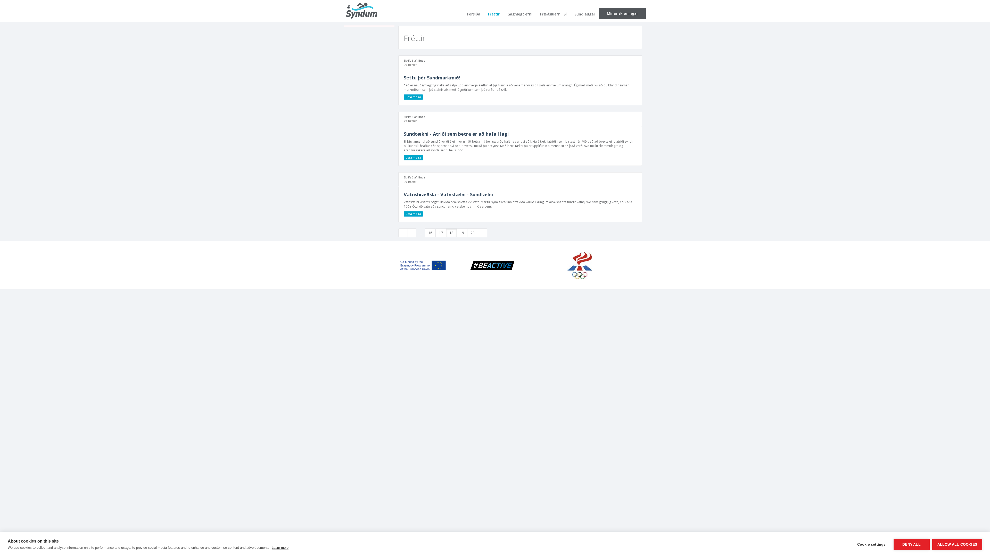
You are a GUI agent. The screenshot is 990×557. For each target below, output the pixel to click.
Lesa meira (413, 97)
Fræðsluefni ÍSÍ (553, 14)
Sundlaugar (584, 14)
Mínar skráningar (622, 13)
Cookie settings (871, 544)
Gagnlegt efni (519, 14)
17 (441, 232)
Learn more (280, 548)
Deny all (911, 544)
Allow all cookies (957, 544)
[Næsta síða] (482, 232)
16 (430, 232)
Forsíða (473, 14)
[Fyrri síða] (403, 232)
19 (462, 232)
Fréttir (494, 14)
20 (473, 232)
